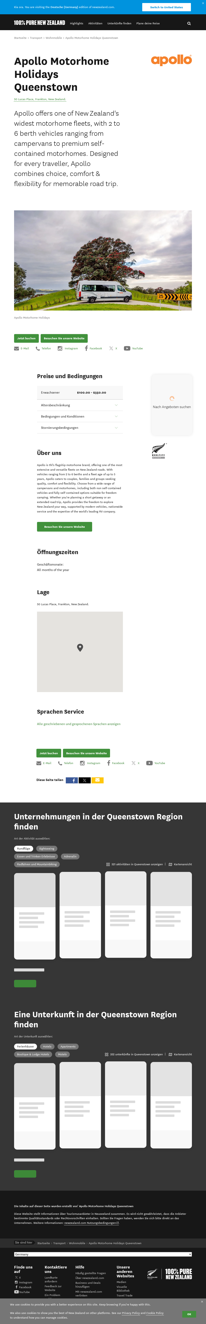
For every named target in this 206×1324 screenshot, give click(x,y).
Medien (121, 1282)
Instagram (25, 1282)
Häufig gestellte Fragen (90, 1273)
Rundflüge (23, 848)
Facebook (25, 1287)
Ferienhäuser (25, 1046)
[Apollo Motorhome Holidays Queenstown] (171, 60)
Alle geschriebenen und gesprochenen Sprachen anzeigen (79, 724)
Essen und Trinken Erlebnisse (36, 856)
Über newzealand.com (89, 1278)
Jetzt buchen (26, 338)
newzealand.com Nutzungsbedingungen (91, 1223)
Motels (62, 1054)
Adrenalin (70, 856)
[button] (76, 23)
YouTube (24, 1292)
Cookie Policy (155, 1313)
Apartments (68, 1046)
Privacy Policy (131, 1313)
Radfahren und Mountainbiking (37, 864)
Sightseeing (46, 848)
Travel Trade (125, 1295)
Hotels (47, 1046)
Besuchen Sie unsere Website (64, 338)
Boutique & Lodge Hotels (33, 1054)
